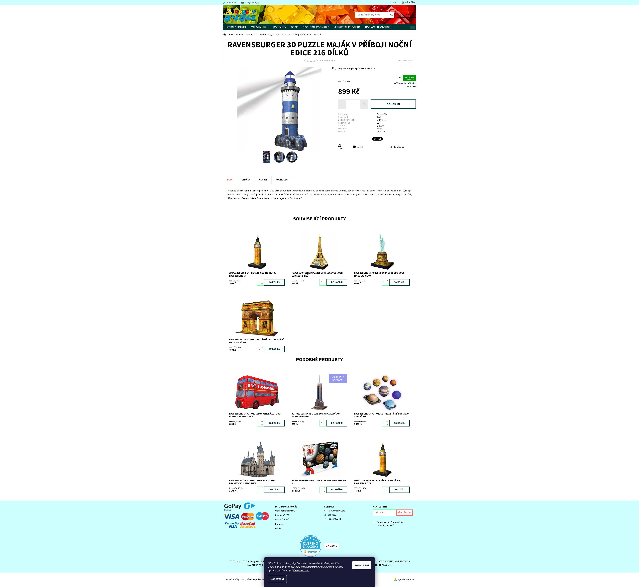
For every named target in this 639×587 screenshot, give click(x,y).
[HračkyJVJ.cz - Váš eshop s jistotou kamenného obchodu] (224, 34)
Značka (246, 179)
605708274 (231, 2)
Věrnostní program (347, 27)
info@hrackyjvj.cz (253, 2)
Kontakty (279, 27)
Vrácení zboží (282, 519)
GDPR (294, 27)
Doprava (279, 524)
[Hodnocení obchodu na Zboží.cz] (331, 546)
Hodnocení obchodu (378, 27)
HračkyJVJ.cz (334, 519)
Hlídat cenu (398, 147)
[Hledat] (391, 15)
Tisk (340, 148)
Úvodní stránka (235, 27)
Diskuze (262, 179)
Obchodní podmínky (316, 27)
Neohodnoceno (327, 61)
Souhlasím (362, 565)
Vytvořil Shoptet (406, 579)
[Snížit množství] (262, 284)
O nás (278, 528)
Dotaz (360, 147)
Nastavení (277, 579)
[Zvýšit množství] (262, 280)
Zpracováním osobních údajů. (390, 523)
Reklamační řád (282, 515)
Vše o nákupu (259, 27)
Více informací (301, 570)
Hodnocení (282, 179)
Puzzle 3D (382, 114)
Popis (230, 179)
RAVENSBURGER (405, 60)
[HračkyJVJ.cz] (239, 14)
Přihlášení (410, 2)
